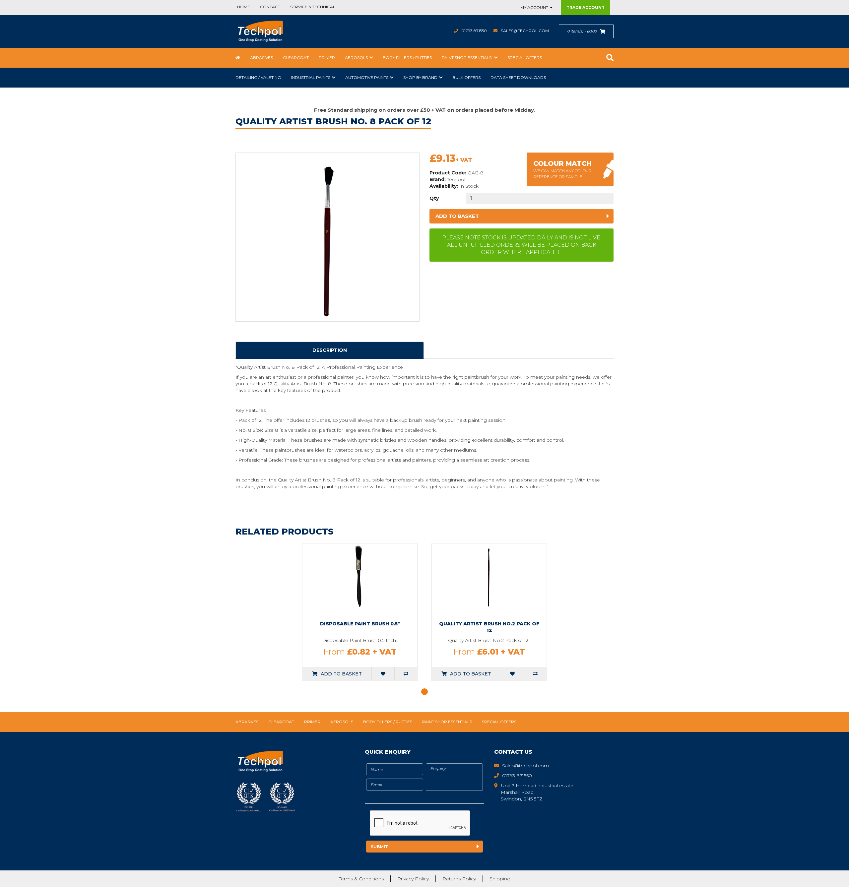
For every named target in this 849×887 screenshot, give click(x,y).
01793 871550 (474, 30)
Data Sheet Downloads (518, 77)
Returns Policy (459, 879)
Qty (434, 198)
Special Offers (524, 57)
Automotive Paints (366, 77)
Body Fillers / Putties (407, 57)
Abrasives (261, 57)
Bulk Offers (466, 77)
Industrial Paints (310, 77)
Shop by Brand (420, 77)
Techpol (456, 179)
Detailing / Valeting (258, 77)
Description (329, 350)
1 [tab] (424, 691)
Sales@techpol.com (525, 30)
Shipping (500, 879)
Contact (270, 6)
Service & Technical (312, 6)
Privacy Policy (413, 879)
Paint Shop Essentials (467, 57)
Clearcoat (296, 57)
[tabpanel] (359, 612)
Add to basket (457, 216)
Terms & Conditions (361, 879)
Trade (585, 7)
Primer (327, 57)
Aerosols (356, 57)
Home (243, 6)
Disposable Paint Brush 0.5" (360, 624)
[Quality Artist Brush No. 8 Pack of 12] (327, 237)
